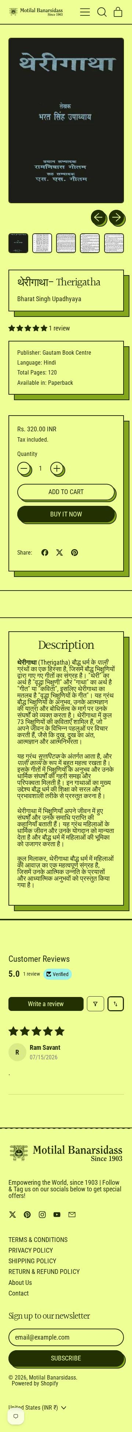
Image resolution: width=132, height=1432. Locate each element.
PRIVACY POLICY (30, 1250)
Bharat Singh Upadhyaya (49, 299)
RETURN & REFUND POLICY (44, 1271)
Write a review (46, 1004)
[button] (101, 12)
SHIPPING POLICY (32, 1261)
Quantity (27, 454)
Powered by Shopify (35, 1383)
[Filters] (95, 1003)
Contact (18, 1293)
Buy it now (66, 514)
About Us (20, 1282)
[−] (23, 468)
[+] (56, 468)
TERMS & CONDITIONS (37, 1239)
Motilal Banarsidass (52, 1377)
